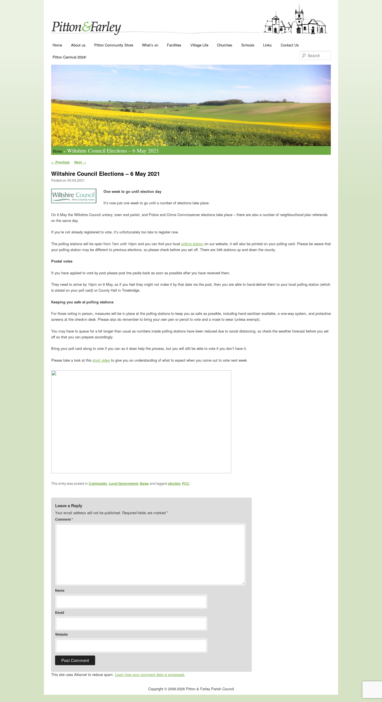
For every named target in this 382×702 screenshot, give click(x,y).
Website (61, 634)
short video (101, 360)
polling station (192, 243)
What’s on (150, 45)
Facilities (174, 45)
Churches (224, 45)
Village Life (199, 45)
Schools (247, 45)
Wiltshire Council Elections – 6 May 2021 (113, 150)
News (144, 483)
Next (80, 162)
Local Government (123, 483)
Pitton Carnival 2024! (69, 57)
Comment (64, 519)
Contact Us (290, 45)
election (174, 483)
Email (59, 612)
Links (267, 45)
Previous (60, 162)
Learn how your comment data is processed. (150, 674)
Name (60, 590)
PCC (185, 483)
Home (57, 45)
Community (98, 483)
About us (78, 45)
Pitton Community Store (113, 45)
